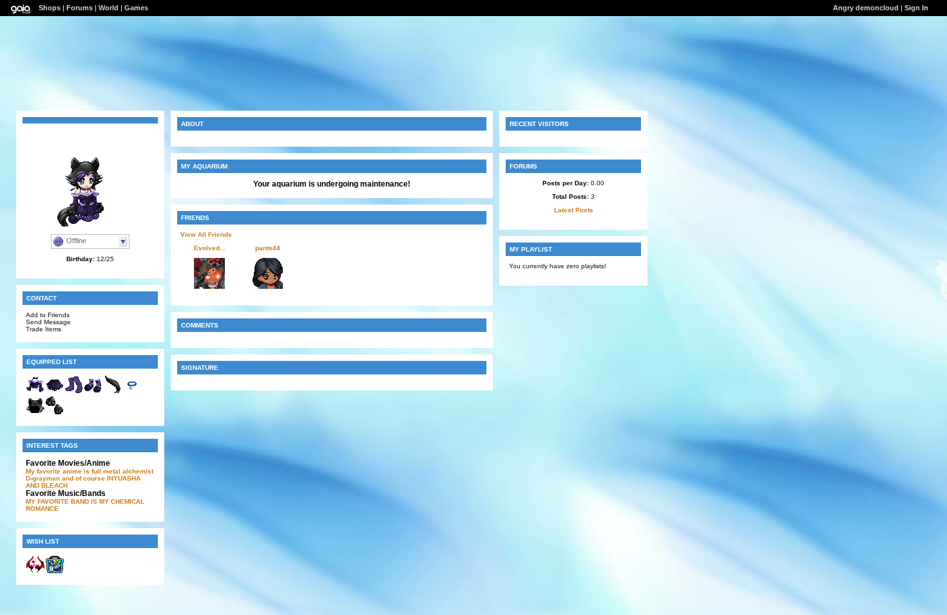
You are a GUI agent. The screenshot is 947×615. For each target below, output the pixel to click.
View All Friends (206, 234)
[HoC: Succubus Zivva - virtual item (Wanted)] (35, 571)
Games (136, 8)
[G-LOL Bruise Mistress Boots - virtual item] (93, 392)
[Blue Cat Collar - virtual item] (132, 392)
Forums (79, 8)
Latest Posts (573, 210)
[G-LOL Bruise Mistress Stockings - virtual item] (74, 392)
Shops (50, 8)
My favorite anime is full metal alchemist (89, 471)
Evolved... (209, 248)
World (109, 8)
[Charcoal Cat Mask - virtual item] (35, 412)
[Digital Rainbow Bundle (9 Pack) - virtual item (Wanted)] (54, 571)
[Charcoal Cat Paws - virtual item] (54, 412)
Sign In (916, 8)
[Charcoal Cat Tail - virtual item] (112, 392)
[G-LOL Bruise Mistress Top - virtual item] (35, 392)
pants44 (267, 248)
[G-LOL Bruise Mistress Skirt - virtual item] (54, 392)
